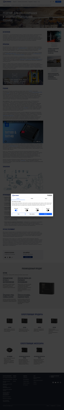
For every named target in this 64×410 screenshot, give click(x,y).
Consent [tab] (18, 198)
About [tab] (46, 198)
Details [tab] (32, 198)
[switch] (26, 210)
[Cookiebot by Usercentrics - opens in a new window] (48, 195)
